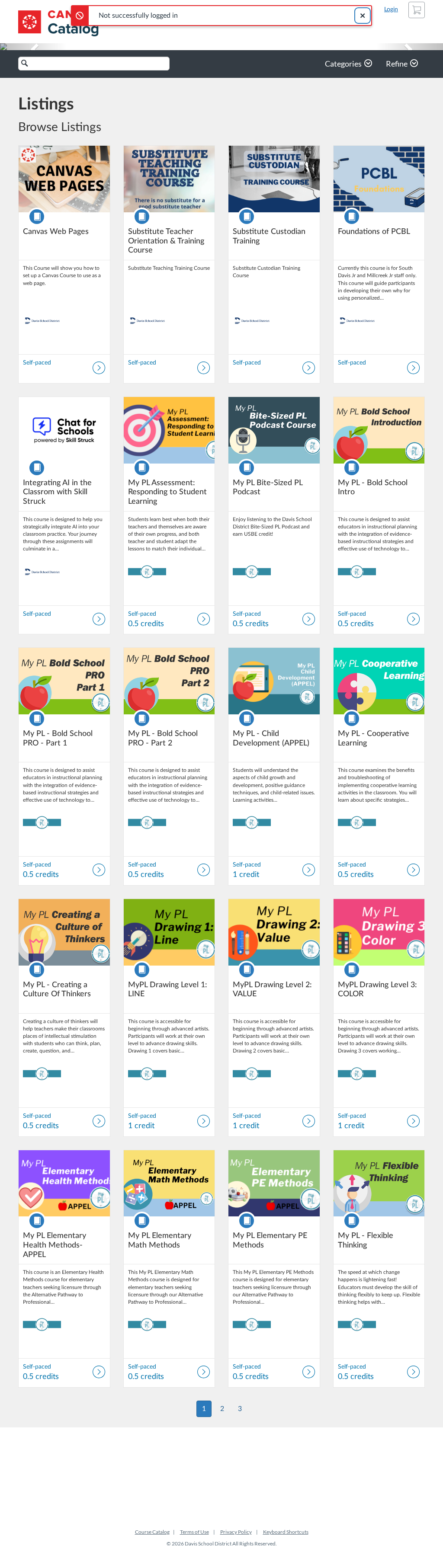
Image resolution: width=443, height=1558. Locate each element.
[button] (33, 46)
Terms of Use (194, 1532)
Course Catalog (152, 1532)
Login (391, 9)
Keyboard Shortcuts (285, 1532)
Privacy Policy (236, 1532)
